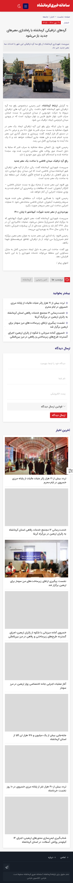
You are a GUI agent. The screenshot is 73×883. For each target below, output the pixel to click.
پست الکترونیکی (58, 394)
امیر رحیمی (41, 280)
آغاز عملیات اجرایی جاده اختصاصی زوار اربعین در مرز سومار (38, 686)
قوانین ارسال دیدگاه (51, 407)
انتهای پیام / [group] (62, 263)
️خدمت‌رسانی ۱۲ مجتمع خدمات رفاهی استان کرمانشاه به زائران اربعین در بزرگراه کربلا (37, 315)
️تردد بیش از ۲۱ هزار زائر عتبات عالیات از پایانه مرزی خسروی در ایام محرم (39, 305)
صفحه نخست (63, 17)
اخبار (52, 17)
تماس (63, 857)
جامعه (45, 17)
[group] (36, 161)
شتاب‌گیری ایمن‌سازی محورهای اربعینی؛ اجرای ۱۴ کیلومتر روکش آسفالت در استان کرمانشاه (39, 840)
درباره (50, 857)
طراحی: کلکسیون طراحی (36, 878)
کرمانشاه (27, 280)
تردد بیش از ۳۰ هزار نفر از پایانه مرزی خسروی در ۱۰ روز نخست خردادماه (36, 789)
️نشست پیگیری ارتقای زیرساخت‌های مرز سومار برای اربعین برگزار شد (38, 325)
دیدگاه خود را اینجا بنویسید (52, 363)
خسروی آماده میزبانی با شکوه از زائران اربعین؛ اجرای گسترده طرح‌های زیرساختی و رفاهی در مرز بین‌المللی (38, 335)
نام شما (62, 378)
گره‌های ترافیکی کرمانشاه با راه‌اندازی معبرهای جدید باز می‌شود (36, 33)
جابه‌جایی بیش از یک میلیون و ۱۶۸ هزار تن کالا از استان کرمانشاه (39, 737)
